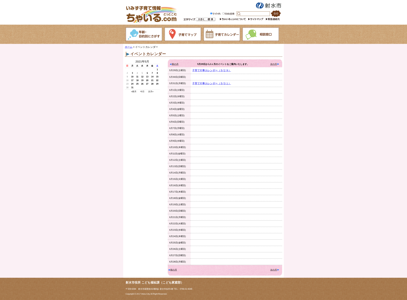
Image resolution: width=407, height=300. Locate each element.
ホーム (128, 47)
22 (157, 80)
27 (147, 84)
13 (147, 77)
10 (132, 77)
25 (137, 84)
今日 (142, 91)
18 (137, 80)
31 (132, 87)
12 (142, 77)
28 (152, 84)
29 (157, 84)
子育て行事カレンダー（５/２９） (211, 70)
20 (147, 80)
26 (142, 84)
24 (132, 84)
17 (132, 80)
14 (152, 77)
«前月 (133, 91)
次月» (150, 91)
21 (152, 80)
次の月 (273, 64)
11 (137, 77)
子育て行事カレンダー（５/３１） (211, 83)
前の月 (175, 64)
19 (142, 80)
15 (157, 77)
